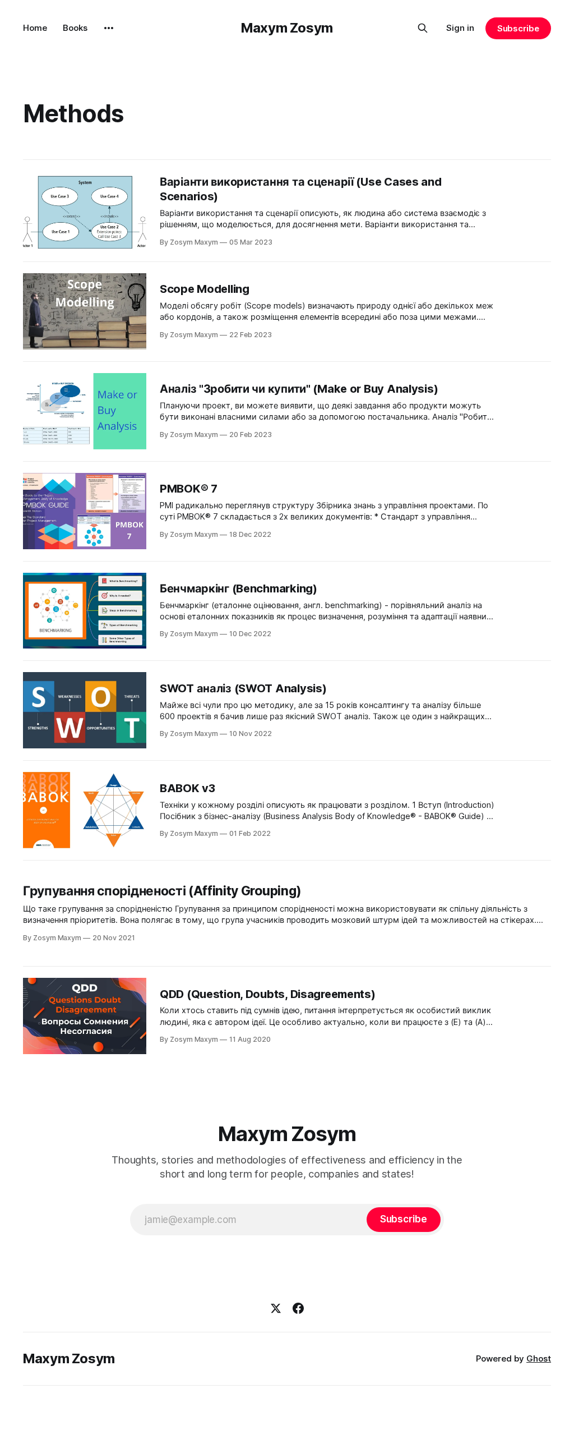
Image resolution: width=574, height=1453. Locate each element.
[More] (109, 28)
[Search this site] (423, 28)
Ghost (538, 1358)
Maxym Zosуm (287, 28)
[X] (275, 1308)
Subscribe (518, 28)
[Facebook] (298, 1308)
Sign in (460, 27)
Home (35, 27)
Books (75, 27)
